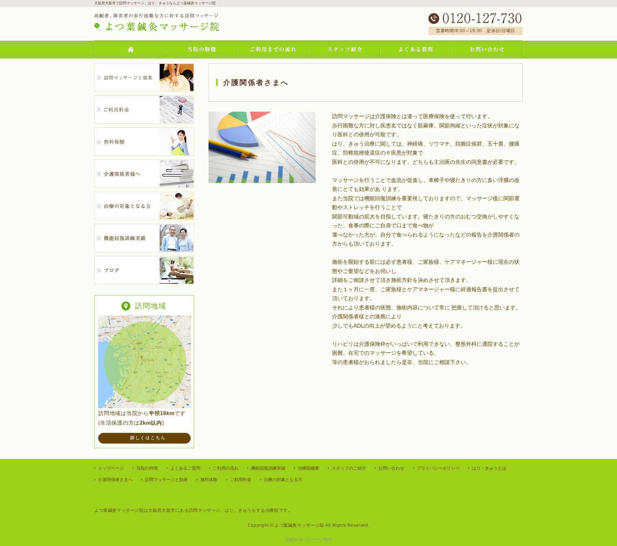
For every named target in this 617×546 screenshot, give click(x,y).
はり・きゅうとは (489, 468)
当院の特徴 (147, 468)
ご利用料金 (240, 479)
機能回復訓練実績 (268, 468)
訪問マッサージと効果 (166, 479)
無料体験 (208, 479)
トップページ (111, 468)
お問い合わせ (391, 468)
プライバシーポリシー (438, 468)
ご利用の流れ (226, 468)
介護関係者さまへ (115, 479)
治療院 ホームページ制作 (308, 539)
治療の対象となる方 (283, 479)
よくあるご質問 (185, 468)
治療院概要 (308, 468)
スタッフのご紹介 (349, 468)
